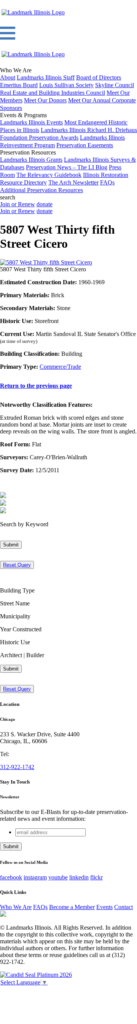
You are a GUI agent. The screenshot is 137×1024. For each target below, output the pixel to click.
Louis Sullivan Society (66, 85)
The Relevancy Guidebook (48, 175)
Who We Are (16, 907)
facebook (11, 877)
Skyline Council (114, 85)
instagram (35, 877)
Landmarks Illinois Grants (31, 159)
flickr (96, 877)
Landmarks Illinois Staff (46, 77)
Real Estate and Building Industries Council (52, 92)
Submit (11, 545)
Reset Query (17, 565)
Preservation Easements (84, 145)
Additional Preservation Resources (41, 190)
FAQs (107, 182)
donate (45, 204)
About (7, 77)
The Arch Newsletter (73, 182)
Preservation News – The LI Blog (66, 167)
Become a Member (72, 907)
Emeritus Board (19, 85)
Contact (123, 907)
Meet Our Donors (45, 100)
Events (104, 907)
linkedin (79, 877)
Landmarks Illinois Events (31, 122)
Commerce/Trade (60, 366)
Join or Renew (17, 204)
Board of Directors (98, 77)
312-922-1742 (17, 767)
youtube (58, 877)
